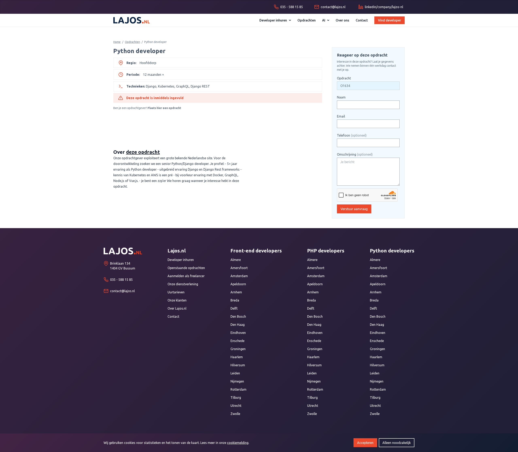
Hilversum (237, 365)
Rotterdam (238, 389)
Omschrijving (355, 154)
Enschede (237, 341)
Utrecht (235, 405)
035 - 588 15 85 (121, 279)
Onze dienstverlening (183, 284)
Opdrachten (306, 20)
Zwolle (235, 414)
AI (323, 20)
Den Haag (237, 324)
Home (117, 42)
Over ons (342, 20)
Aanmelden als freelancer (186, 276)
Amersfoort (239, 268)
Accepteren (365, 443)
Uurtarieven (176, 292)
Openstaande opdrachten (186, 268)
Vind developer (389, 20)
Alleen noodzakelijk (396, 443)
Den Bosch (238, 316)
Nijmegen (237, 381)
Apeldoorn (238, 284)
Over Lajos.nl (177, 308)
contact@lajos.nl (122, 291)
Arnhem (236, 292)
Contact (362, 20)
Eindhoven (238, 332)
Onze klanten (177, 300)
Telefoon (352, 135)
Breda (234, 300)
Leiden (235, 373)
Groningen (238, 349)
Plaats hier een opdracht (164, 108)
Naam (341, 97)
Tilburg (235, 397)
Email (341, 116)
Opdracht (344, 78)
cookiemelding (237, 443)
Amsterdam (239, 276)
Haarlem (236, 357)
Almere (235, 260)
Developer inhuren (273, 20)
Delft (234, 308)
